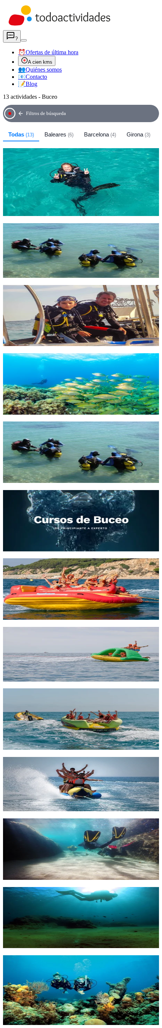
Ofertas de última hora (48, 52)
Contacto (32, 77)
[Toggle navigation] (24, 40)
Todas (21, 134)
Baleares (58, 134)
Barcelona (100, 134)
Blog (27, 84)
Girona (138, 134)
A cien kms (40, 62)
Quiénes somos (40, 69)
